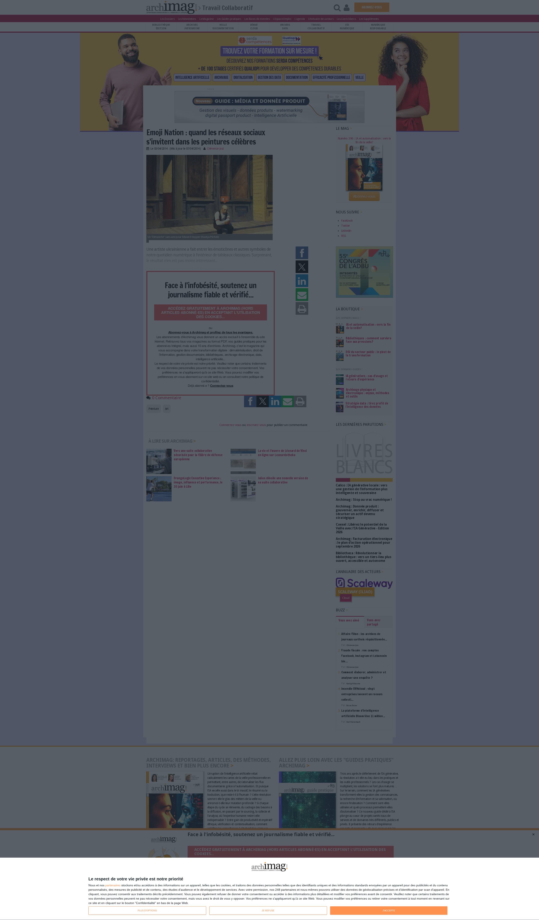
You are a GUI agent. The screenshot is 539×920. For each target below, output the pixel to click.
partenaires (112, 885)
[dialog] (269, 889)
